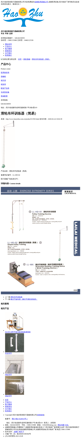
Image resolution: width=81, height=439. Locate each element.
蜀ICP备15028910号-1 (20, 419)
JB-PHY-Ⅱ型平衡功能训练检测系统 (18, 332)
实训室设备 (5, 92)
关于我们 (8, 53)
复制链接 (40, 415)
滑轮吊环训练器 (16, 297)
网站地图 (61, 425)
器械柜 (3, 76)
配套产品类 (5, 88)
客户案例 (8, 49)
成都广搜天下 (19, 432)
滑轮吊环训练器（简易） (41, 59)
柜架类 (3, 84)
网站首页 (8, 44)
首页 (20, 59)
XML (67, 425)
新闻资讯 (8, 51)
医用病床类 (5, 72)
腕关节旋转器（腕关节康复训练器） (24, 299)
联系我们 (8, 55)
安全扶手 (8, 353)
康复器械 (26, 59)
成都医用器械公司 (41, 2)
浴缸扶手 (8, 374)
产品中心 (8, 46)
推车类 (3, 80)
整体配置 (4, 96)
